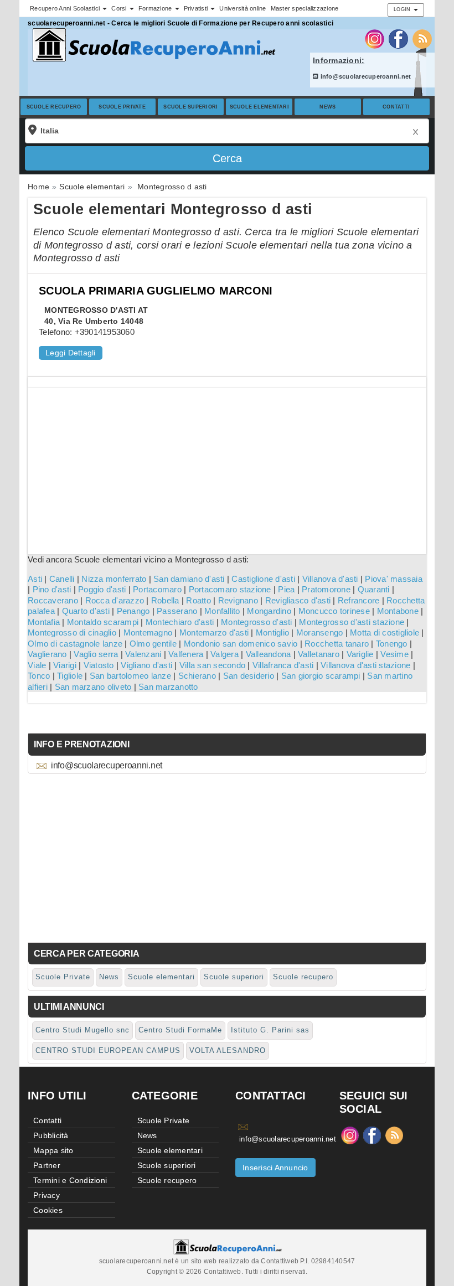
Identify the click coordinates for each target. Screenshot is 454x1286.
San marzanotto (168, 686)
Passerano (177, 611)
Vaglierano (47, 654)
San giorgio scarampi (320, 675)
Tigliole (69, 675)
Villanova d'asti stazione (365, 665)
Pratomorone (326, 589)
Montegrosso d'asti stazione (351, 622)
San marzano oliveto (93, 686)
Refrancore (359, 600)
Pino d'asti (52, 589)
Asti (35, 578)
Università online (242, 8)
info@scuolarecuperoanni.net (364, 76)
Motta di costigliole (384, 632)
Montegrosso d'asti (256, 622)
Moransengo (319, 632)
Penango (133, 611)
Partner (46, 1165)
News (327, 107)
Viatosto (99, 665)
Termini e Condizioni (70, 1180)
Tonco (39, 675)
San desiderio (248, 675)
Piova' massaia (393, 578)
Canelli (62, 578)
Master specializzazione (305, 8)
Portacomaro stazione (230, 589)
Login (403, 9)
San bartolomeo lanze (130, 675)
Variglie (360, 654)
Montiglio (272, 632)
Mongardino (269, 611)
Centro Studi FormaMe (180, 1030)
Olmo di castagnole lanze (75, 643)
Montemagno (148, 632)
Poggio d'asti (102, 589)
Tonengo (391, 643)
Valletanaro (318, 654)
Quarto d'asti (86, 611)
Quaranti (374, 589)
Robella (165, 600)
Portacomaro (157, 589)
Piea (286, 589)
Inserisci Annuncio (275, 1167)
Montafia (44, 622)
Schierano (197, 675)
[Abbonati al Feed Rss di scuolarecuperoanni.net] (422, 38)
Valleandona (268, 654)
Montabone (398, 611)
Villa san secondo (212, 665)
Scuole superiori (190, 107)
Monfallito (222, 611)
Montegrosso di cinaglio (72, 632)
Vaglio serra (96, 654)
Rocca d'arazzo (115, 600)
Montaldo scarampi (102, 622)
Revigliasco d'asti (298, 600)
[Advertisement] (227, 465)
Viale (37, 665)
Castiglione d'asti (263, 578)
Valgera (224, 654)
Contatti (396, 107)
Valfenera (185, 654)
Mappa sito (53, 1150)
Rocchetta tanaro (337, 643)
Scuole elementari (259, 107)
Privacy (46, 1195)
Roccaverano (53, 600)
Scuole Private (122, 107)
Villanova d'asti (330, 578)
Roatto (198, 600)
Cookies (48, 1210)
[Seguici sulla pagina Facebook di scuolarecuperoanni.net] (398, 38)
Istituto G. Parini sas (270, 1030)
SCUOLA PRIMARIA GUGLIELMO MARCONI (155, 291)
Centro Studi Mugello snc (82, 1030)
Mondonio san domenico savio (241, 643)
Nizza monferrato (113, 578)
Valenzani (143, 654)
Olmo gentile (153, 643)
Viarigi (64, 665)
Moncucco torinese (334, 611)
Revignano (238, 600)
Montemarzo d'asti (214, 632)
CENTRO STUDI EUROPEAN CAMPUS (107, 1050)
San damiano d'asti (189, 578)
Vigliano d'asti (146, 665)
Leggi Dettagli (70, 352)
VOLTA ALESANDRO (227, 1050)
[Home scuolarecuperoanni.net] (152, 45)
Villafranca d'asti (283, 665)
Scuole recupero (54, 107)
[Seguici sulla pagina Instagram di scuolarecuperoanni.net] (374, 38)
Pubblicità (51, 1135)
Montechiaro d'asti (180, 622)
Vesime (394, 654)
